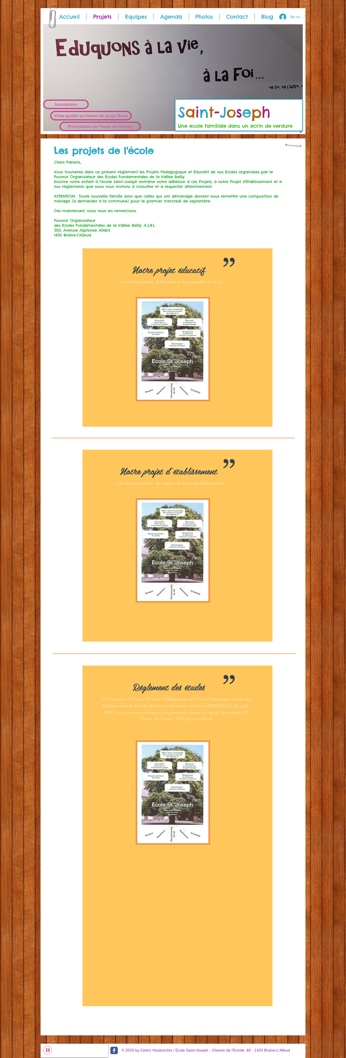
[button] (173, 77)
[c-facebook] (114, 1050)
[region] (177, 337)
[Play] (47, 1050)
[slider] (102, 1048)
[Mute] (96, 1048)
